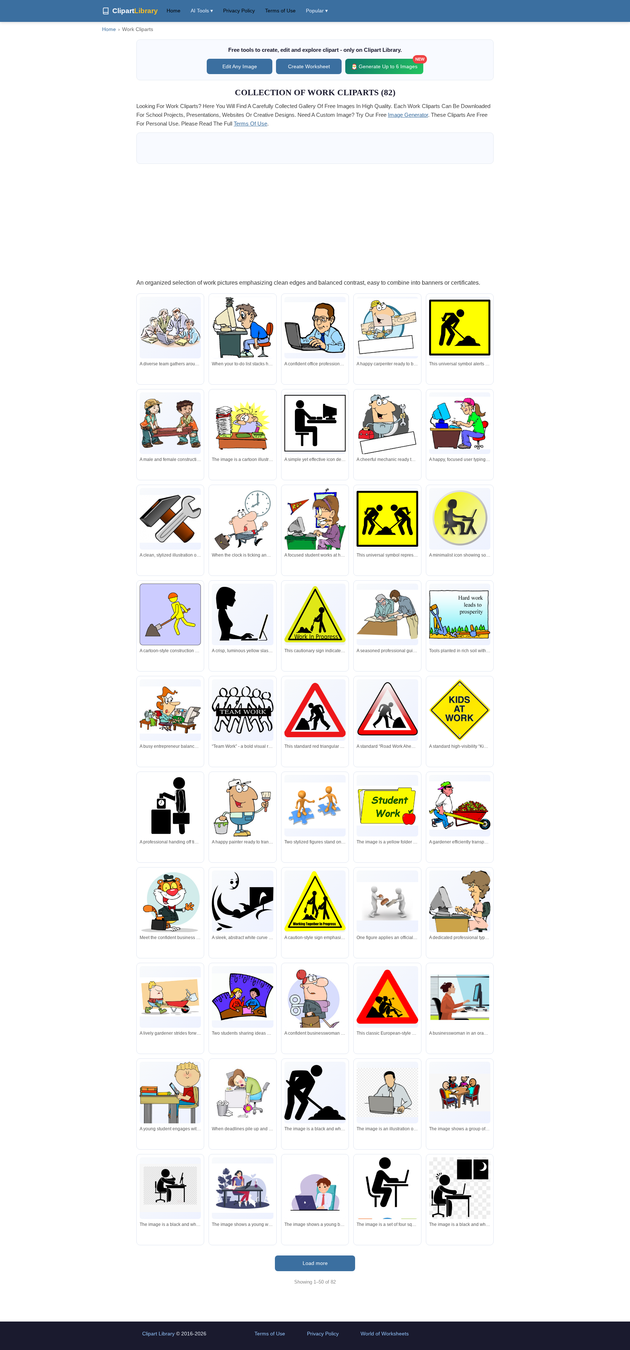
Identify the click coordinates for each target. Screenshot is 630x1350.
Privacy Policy (239, 11)
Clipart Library (158, 1333)
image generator (408, 115)
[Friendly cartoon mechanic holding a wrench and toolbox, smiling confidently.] (387, 424)
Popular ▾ (317, 11)
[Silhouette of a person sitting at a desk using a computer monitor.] (315, 423)
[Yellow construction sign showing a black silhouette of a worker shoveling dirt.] (459, 327)
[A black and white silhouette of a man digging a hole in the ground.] (315, 1092)
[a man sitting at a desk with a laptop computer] (387, 1092)
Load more (315, 1263)
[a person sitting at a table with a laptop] (387, 1196)
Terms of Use (280, 11)
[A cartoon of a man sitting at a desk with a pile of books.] (242, 423)
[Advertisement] (315, 221)
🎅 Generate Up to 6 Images (387, 64)
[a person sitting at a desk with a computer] (170, 1188)
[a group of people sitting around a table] (459, 1092)
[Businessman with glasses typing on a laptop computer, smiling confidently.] (315, 327)
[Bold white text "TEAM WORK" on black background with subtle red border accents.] (242, 710)
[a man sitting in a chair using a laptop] (315, 1188)
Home (173, 11)
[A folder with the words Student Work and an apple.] (387, 806)
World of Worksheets (385, 1333)
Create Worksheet (309, 66)
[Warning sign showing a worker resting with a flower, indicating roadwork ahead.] (387, 997)
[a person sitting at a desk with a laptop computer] (459, 1188)
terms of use (250, 123)
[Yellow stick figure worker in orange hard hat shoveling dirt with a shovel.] (170, 614)
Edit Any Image (239, 66)
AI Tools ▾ (202, 11)
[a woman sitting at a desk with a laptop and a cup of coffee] (242, 1188)
